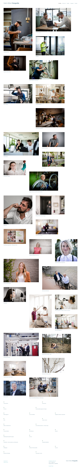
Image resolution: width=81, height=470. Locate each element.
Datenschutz (6, 462)
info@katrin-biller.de (52, 460)
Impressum (6, 460)
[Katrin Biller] (11, 3)
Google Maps (51, 466)
